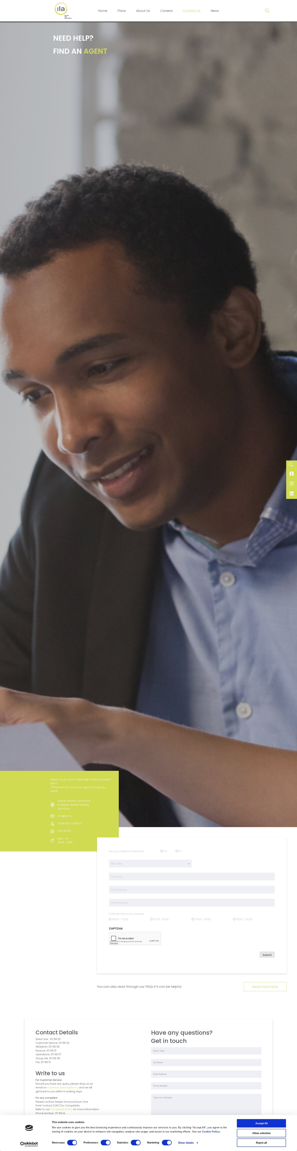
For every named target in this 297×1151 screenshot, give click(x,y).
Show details (186, 1142)
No (180, 851)
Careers (166, 11)
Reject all (261, 1142)
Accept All (261, 1123)
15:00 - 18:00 (203, 919)
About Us (143, 11)
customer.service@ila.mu (62, 1087)
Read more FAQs (265, 987)
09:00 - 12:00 (120, 919)
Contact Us (191, 11)
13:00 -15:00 (160, 919)
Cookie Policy (211, 1131)
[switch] (106, 1142)
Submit (267, 955)
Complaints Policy (61, 1109)
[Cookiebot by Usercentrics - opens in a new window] (29, 1144)
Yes (165, 851)
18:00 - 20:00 (244, 919)
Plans (122, 11)
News (215, 11)
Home (102, 11)
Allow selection (261, 1133)
